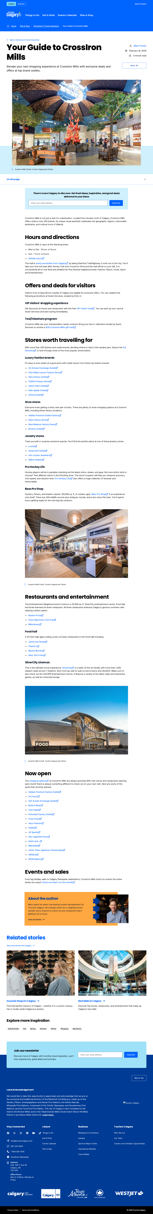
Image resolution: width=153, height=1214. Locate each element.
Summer (43, 1029)
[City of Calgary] (50, 1193)
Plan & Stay (86, 15)
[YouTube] (33, 1133)
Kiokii (34, 841)
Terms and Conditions (30, 1210)
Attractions (77, 1029)
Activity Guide (13, 1029)
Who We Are (119, 1133)
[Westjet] (129, 1193)
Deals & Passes (140, 4)
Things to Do (32, 15)
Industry (81, 1138)
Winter (53, 1029)
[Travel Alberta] (77, 1193)
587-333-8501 (17, 1146)
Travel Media (83, 1154)
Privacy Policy (13, 1210)
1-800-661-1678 (17, 1151)
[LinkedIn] (27, 1133)
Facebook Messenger (20, 1157)
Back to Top (139, 1078)
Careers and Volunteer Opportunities (129, 1143)
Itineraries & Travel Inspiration (46, 26)
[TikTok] (40, 1133)
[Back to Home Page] (134, 1103)
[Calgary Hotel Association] (20, 1193)
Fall (24, 1029)
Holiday (35, 258)
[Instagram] (20, 1133)
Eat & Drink (48, 15)
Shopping (64, 1029)
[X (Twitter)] (14, 1133)
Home (13, 26)
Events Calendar (67, 15)
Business (21, 4)
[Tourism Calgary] (14, 14)
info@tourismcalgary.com (21, 1141)
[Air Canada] (99, 1193)
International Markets (87, 1149)
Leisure (11, 4)
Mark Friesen (140, 46)
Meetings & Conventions (88, 1133)
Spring (33, 1029)
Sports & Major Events (87, 1143)
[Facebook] (8, 1133)
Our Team (118, 1138)
